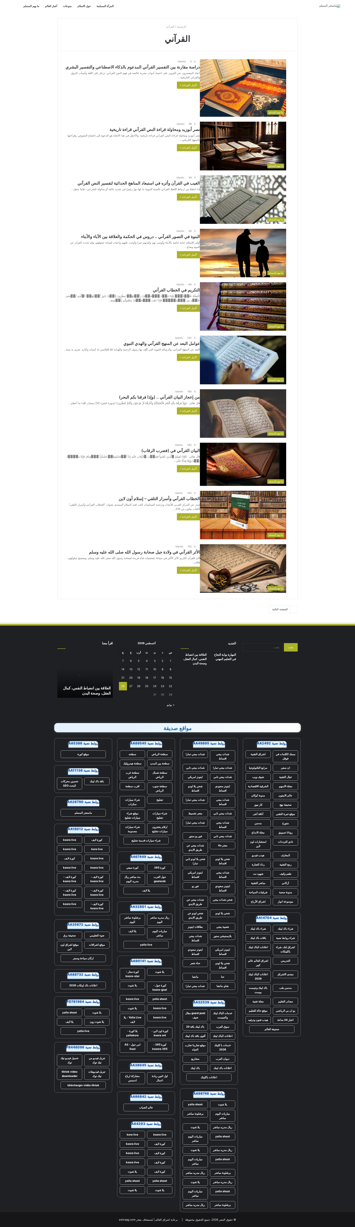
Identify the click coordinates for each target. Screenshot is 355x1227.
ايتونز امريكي (195, 777)
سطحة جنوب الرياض (159, 788)
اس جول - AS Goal (132, 1046)
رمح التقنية (286, 864)
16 (162, 677)
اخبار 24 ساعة (285, 1019)
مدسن (258, 823)
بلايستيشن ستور (222, 936)
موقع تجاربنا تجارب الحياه (195, 1047)
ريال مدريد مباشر (222, 1127)
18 (146, 677)
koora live (132, 999)
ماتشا (195, 976)
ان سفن (285, 767)
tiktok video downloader (69, 1074)
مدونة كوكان (258, 795)
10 (154, 669)
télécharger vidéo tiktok (83, 1085)
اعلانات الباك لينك (258, 947)
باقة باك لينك (97, 781)
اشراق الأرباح (258, 901)
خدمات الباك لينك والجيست (222, 1015)
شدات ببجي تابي (195, 767)
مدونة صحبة (285, 892)
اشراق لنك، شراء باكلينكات (285, 949)
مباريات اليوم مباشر (222, 1116)
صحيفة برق (69, 935)
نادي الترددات (285, 841)
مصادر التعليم (285, 1001)
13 (130, 669)
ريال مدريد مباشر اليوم (159, 919)
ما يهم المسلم (31, 6)
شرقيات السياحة (258, 892)
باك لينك (195, 1068)
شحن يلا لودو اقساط (195, 788)
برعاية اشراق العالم (166, 1219)
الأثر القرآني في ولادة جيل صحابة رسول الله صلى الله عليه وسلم (144, 552)
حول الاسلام (84, 6)
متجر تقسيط (195, 813)
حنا (222, 976)
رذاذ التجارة (258, 864)
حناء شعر (195, 963)
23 (162, 686)
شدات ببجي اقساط (222, 756)
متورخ (285, 823)
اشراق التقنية (258, 754)
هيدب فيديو (258, 855)
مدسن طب (285, 987)
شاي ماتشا (223, 986)
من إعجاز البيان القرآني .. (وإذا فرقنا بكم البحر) (159, 397)
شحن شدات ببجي (223, 899)
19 (138, 677)
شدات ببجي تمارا (195, 754)
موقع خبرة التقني (285, 814)
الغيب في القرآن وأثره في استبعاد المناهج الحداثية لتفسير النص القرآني (138, 183)
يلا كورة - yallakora (132, 1033)
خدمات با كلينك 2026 (222, 1047)
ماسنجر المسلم (83, 812)
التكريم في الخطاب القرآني (176, 290)
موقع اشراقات (97, 944)
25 (146, 686)
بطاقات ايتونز (195, 926)
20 (131, 677)
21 (122, 677)
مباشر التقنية (258, 883)
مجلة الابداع (258, 832)
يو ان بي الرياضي (285, 1010)
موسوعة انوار (285, 901)
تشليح (160, 799)
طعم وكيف (285, 873)
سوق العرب (222, 1026)
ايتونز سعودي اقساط (222, 788)
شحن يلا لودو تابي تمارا (195, 861)
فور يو (195, 886)
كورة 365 (159, 867)
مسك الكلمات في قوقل (285, 756)
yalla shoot (195, 1104)
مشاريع (195, 1058)
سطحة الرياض (160, 754)
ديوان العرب (222, 1058)
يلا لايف (146, 890)
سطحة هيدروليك (132, 763)
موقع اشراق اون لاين (69, 947)
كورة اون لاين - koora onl (159, 1033)
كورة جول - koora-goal (159, 987)
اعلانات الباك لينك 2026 (258, 976)
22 (170, 686)
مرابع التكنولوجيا (258, 767)
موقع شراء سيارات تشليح (132, 815)
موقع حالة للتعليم (258, 1010)
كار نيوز (258, 804)
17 (154, 677)
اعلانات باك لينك (223, 1068)
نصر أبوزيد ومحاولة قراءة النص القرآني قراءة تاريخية (154, 129)
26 (138, 686)
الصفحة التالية (280, 609)
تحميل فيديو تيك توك (69, 1060)
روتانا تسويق (285, 832)
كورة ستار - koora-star (132, 974)
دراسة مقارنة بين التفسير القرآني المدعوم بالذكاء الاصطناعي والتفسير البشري (133, 67)
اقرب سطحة (132, 786)
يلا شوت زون (97, 1021)
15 (170, 677)
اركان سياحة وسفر (83, 958)
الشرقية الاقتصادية (258, 786)
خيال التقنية (285, 777)
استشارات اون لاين (258, 844)
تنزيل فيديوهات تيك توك (96, 1074)
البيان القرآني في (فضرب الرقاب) (170, 450)
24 (154, 686)
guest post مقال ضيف (195, 1015)
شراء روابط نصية (285, 937)
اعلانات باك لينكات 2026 (83, 985)
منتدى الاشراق (286, 974)
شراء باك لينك (285, 928)
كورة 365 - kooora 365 (159, 1046)
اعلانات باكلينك (209, 1077)
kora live (132, 1134)
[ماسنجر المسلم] (329, 6)
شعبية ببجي (222, 926)
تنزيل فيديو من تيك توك (97, 1060)
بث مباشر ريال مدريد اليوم (132, 879)
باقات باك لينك (258, 937)
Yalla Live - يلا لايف (132, 1019)
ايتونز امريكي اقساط (195, 874)
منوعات (67, 6)
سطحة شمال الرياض (159, 775)
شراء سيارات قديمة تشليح (146, 840)
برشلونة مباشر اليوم (132, 919)
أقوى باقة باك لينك (195, 1036)
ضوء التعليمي (97, 935)
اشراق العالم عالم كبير (258, 963)
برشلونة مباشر (195, 1113)
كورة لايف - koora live (97, 879)
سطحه (132, 754)
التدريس (285, 960)
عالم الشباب (146, 1107)
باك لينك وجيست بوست (258, 990)
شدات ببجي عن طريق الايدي (195, 847)
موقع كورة (83, 754)
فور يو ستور (195, 836)
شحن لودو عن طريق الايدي (195, 915)
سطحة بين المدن (159, 763)
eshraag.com (127, 1219)
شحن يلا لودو (223, 913)
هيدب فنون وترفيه (258, 1019)
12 (138, 669)
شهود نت (258, 873)
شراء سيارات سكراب (132, 802)
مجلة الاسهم (285, 786)
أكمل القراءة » (188, 85)
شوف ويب (258, 777)
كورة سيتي (132, 867)
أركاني (285, 883)
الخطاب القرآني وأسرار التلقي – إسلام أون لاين (159, 498)
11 (146, 669)
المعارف (285, 855)
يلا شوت (222, 1104)
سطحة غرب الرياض (132, 775)
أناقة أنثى (258, 814)
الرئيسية (182, 26)
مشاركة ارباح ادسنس (132, 1078)
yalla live (146, 944)
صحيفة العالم (272, 1029)
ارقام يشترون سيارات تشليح (160, 829)
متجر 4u (222, 845)
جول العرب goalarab (160, 879)
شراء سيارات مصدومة (132, 829)
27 (130, 686)
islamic (182, 61)
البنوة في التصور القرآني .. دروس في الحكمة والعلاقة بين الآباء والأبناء (140, 236)
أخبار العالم (51, 6)
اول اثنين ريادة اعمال (160, 1078)
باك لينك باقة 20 (195, 1026)
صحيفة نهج (286, 804)
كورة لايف (159, 1143)
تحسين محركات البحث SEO (69, 783)
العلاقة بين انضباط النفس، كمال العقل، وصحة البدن (195, 659)
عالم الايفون (285, 795)
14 (122, 669)
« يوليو (170, 704)
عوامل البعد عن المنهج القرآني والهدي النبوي (161, 343)
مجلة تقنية (258, 1001)
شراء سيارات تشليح (159, 815)
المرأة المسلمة (105, 6)
